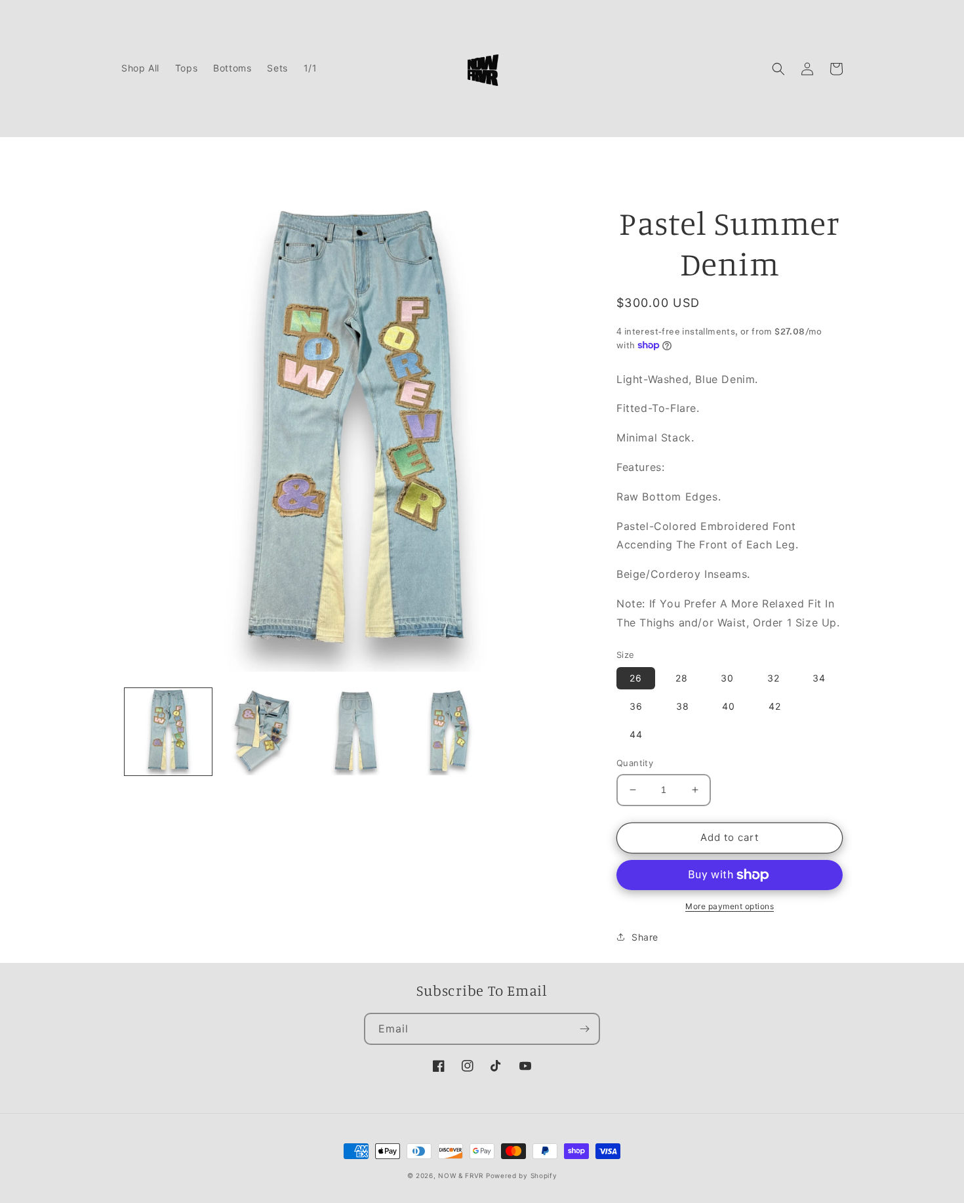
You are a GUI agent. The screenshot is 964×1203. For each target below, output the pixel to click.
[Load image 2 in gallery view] (262, 731)
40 (728, 706)
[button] (778, 68)
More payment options (729, 906)
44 (636, 734)
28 (681, 677)
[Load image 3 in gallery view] (355, 731)
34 (819, 677)
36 (636, 706)
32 (773, 677)
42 (775, 706)
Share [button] (645, 937)
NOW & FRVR (460, 1175)
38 (682, 706)
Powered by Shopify (521, 1175)
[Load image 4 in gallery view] (449, 731)
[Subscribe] (584, 1029)
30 (727, 677)
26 (636, 677)
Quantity (634, 763)
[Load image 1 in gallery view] (168, 731)
